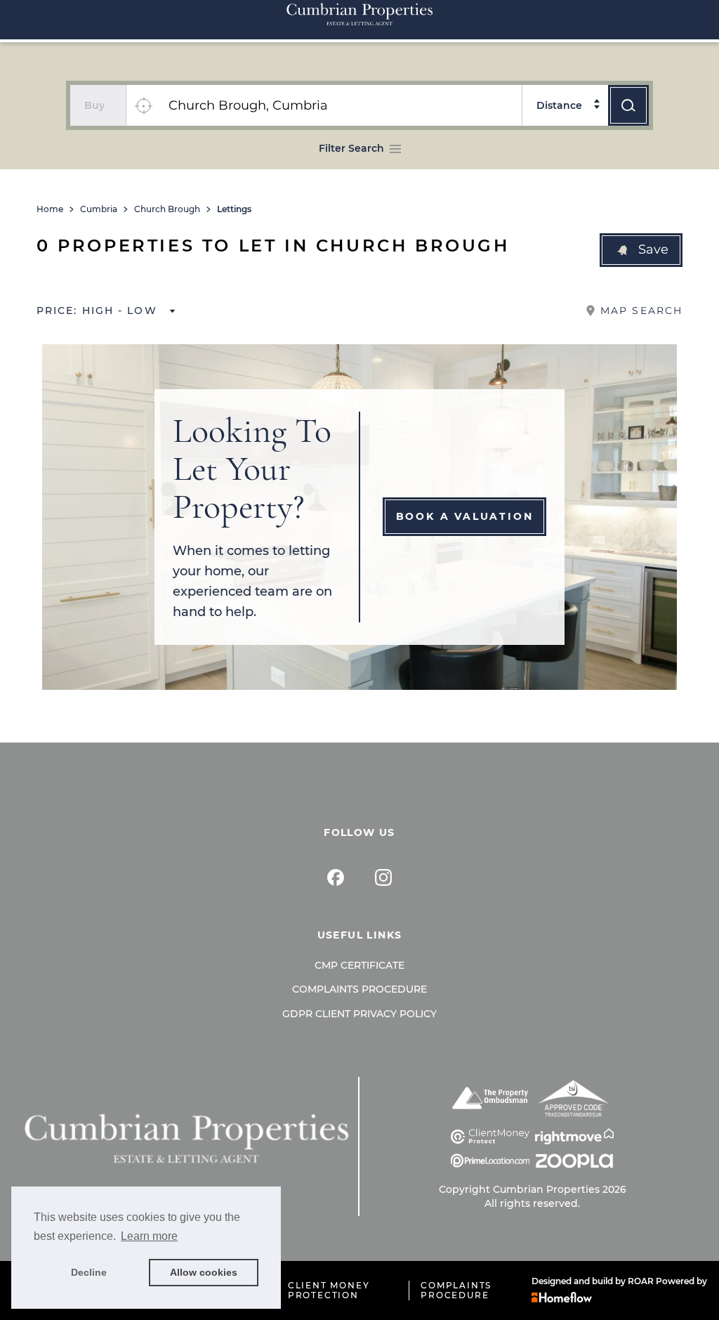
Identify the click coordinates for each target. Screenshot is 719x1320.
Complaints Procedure (359, 989)
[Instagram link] (383, 877)
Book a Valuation (465, 516)
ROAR (641, 1281)
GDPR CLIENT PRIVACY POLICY (359, 1013)
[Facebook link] (335, 877)
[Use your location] (143, 105)
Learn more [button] (149, 1236)
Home (50, 209)
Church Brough (167, 209)
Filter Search (351, 148)
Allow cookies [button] (203, 1272)
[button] (641, 250)
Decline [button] (89, 1272)
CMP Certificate (359, 965)
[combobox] (341, 105)
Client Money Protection (329, 1290)
